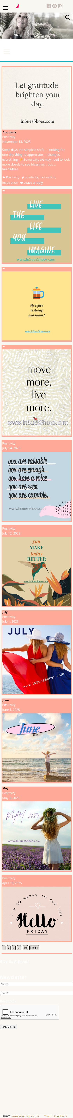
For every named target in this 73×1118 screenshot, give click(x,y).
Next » (34, 948)
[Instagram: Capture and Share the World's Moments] (60, 6)
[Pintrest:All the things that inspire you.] (54, 6)
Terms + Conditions (55, 1116)
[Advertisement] (36, 1077)
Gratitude (9, 132)
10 (25, 948)
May (5, 788)
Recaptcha (8, 1001)
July (5, 612)
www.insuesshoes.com (26, 1116)
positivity (31, 177)
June (6, 700)
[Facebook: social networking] (48, 6)
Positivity (8, 137)
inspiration (10, 182)
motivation (47, 177)
